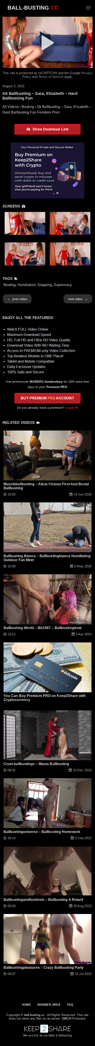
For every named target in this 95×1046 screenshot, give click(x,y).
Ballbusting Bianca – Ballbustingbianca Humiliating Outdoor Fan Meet (47, 558)
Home (26, 1004)
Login (69, 407)
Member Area (49, 1004)
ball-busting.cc (34, 1015)
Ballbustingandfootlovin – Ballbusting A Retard (43, 900)
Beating (10, 285)
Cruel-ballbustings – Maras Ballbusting (36, 764)
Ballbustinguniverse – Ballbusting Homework (42, 832)
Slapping (45, 285)
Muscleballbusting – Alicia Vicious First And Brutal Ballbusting (46, 486)
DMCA (66, 1018)
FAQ (70, 1004)
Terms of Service (50, 77)
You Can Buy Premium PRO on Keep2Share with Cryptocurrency (45, 698)
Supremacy (63, 285)
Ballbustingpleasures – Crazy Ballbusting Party (44, 967)
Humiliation (27, 285)
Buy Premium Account (47, 398)
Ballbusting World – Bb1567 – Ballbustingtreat (43, 628)
